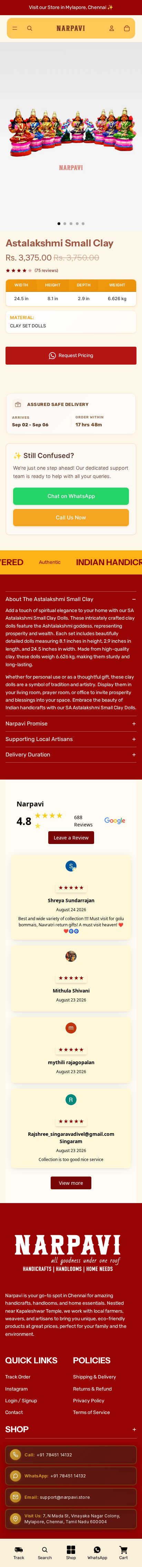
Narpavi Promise (27, 723)
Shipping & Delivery (94, 1377)
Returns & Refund (92, 1389)
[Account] (111, 28)
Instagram (16, 1389)
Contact (14, 1412)
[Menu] (15, 28)
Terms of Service (91, 1412)
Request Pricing (76, 355)
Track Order (17, 1377)
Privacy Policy (88, 1401)
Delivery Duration (28, 754)
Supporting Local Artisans (39, 739)
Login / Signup (21, 1401)
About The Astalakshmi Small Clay (49, 599)
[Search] (29, 28)
